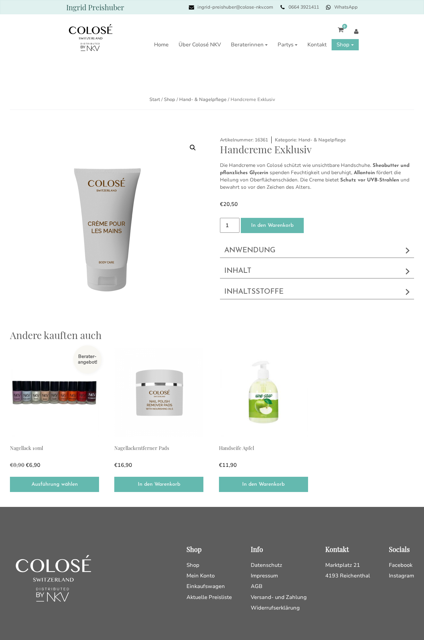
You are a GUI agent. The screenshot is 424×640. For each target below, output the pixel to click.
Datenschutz (266, 565)
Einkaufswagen (205, 586)
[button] (193, 148)
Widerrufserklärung (275, 608)
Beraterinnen (247, 44)
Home (161, 44)
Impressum (264, 575)
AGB (256, 586)
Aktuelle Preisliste (209, 597)
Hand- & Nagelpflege (203, 99)
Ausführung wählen (54, 484)
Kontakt (317, 44)
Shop (343, 44)
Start (154, 99)
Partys (285, 44)
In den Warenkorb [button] (159, 484)
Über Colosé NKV (200, 44)
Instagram (401, 575)
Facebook (400, 565)
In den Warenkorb (272, 225)
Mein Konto (200, 575)
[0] (337, 33)
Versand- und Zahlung (279, 597)
